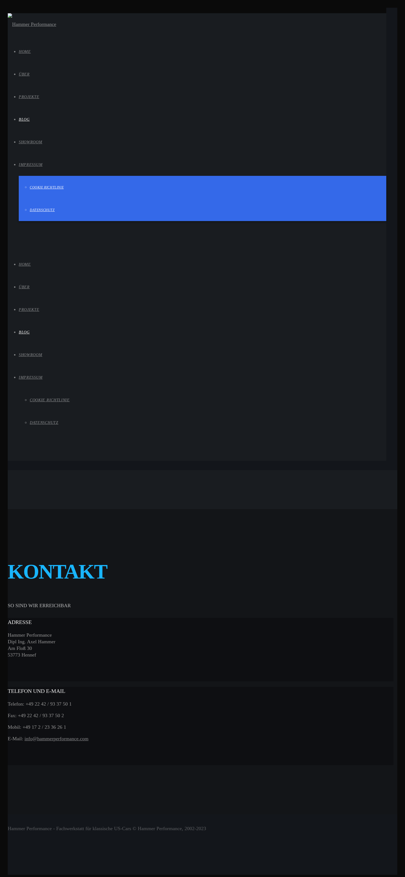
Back (13, 506)
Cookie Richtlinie (50, 400)
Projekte (29, 310)
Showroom (30, 355)
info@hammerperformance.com (56, 738)
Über (24, 287)
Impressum (30, 377)
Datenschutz (44, 423)
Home (25, 264)
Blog (24, 332)
